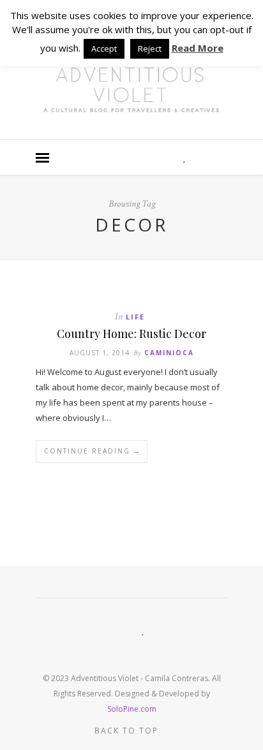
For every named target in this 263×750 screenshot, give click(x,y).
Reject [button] (150, 48)
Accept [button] (104, 48)
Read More (197, 47)
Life (135, 316)
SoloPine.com (131, 708)
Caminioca (169, 352)
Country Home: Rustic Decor (131, 333)
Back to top (128, 730)
